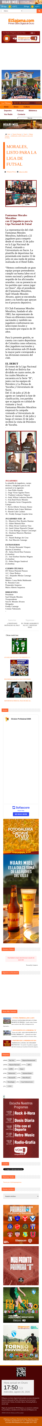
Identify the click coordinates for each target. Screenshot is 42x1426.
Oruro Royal (26, 1077)
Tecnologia (11, 1082)
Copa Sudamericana (27, 1082)
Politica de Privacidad (17, 1413)
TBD (23, 1420)
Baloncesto (12, 1073)
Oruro (21, 1069)
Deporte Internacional (28, 1060)
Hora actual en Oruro (16, 1382)
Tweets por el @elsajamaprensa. (12, 1182)
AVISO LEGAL (6, 1413)
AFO (29, 1064)
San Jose (11, 1060)
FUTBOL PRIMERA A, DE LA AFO (23, 1018)
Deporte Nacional (16, 134)
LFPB (11, 1069)
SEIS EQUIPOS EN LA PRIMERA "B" (24, 1030)
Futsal (25, 134)
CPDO (9, 1086)
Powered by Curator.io (32, 965)
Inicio (8, 134)
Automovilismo (27, 1073)
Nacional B (12, 1077)
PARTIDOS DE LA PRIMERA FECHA (24, 1040)
